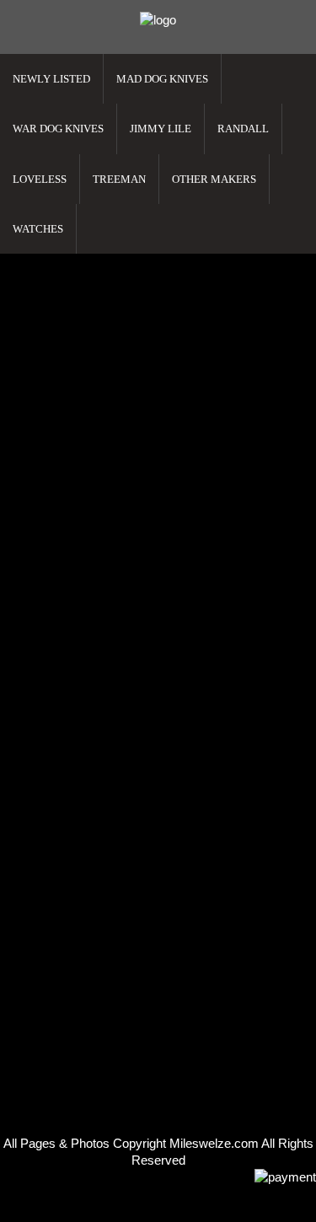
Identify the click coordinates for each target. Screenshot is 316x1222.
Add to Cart (41, 382)
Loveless (40, 179)
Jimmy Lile (160, 128)
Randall (243, 128)
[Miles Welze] (158, 20)
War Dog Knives (58, 128)
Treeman (119, 179)
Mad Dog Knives (162, 78)
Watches (38, 228)
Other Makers (214, 179)
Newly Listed (51, 78)
